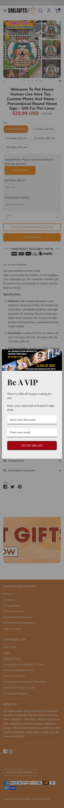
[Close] (58, 353)
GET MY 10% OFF (32, 445)
